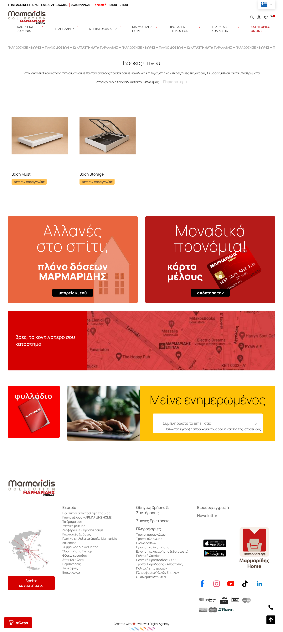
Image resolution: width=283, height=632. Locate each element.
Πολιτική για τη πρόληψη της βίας (86, 513)
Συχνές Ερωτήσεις (152, 520)
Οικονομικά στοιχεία (151, 577)
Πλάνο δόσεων (146, 543)
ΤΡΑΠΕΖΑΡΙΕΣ (64, 29)
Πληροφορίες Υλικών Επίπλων (157, 572)
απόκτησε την (210, 292)
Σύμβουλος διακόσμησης (80, 547)
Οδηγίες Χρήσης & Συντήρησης (152, 510)
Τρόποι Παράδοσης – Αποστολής (159, 564)
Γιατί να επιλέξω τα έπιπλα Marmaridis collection (89, 540)
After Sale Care (73, 560)
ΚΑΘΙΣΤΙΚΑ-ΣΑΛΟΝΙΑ (25, 29)
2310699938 (80, 5)
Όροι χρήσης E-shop (77, 551)
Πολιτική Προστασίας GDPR (156, 560)
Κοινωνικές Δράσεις (76, 534)
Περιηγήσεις (71, 564)
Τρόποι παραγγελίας (151, 534)
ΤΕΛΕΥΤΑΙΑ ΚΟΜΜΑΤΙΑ (220, 29)
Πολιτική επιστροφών (151, 568)
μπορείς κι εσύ (73, 292)
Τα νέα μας (70, 568)
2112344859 (60, 5)
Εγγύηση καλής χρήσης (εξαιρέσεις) (162, 551)
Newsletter (207, 515)
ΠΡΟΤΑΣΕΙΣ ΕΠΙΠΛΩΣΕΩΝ (178, 29)
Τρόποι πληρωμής (149, 539)
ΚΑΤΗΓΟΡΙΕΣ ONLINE (260, 29)
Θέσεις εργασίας (74, 555)
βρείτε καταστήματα (31, 583)
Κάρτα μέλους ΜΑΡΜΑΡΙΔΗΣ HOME (86, 517)
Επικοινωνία (71, 572)
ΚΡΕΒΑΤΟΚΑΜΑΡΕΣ (103, 29)
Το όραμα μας (72, 521)
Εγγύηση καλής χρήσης (152, 547)
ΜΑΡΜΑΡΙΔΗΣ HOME (142, 29)
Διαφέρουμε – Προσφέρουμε (82, 530)
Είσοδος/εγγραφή (213, 507)
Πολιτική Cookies (148, 556)
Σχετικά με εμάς (73, 526)
